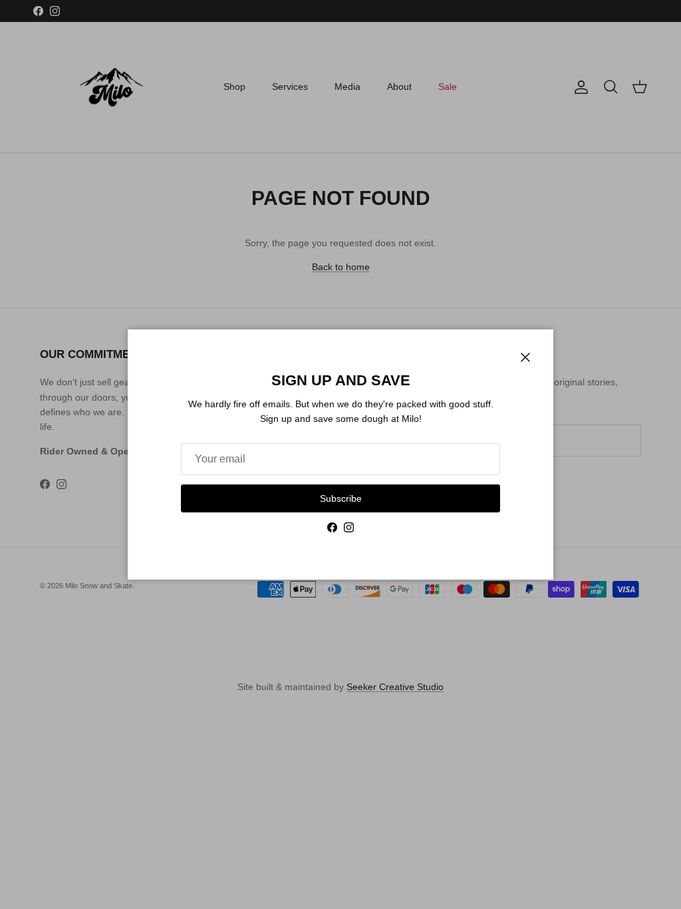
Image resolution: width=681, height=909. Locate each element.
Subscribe (341, 498)
